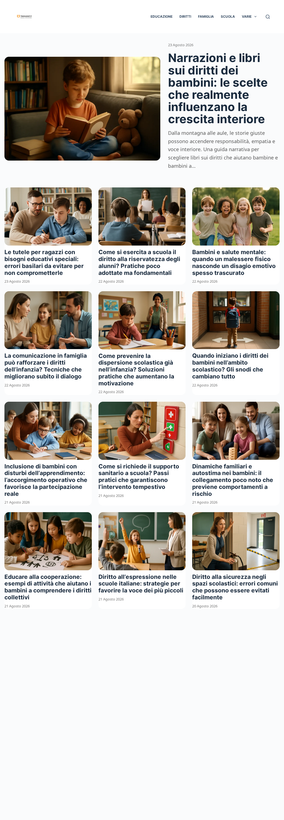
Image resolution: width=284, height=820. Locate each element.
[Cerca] (268, 17)
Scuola (228, 16)
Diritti (185, 16)
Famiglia (206, 16)
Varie (247, 16)
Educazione (162, 16)
